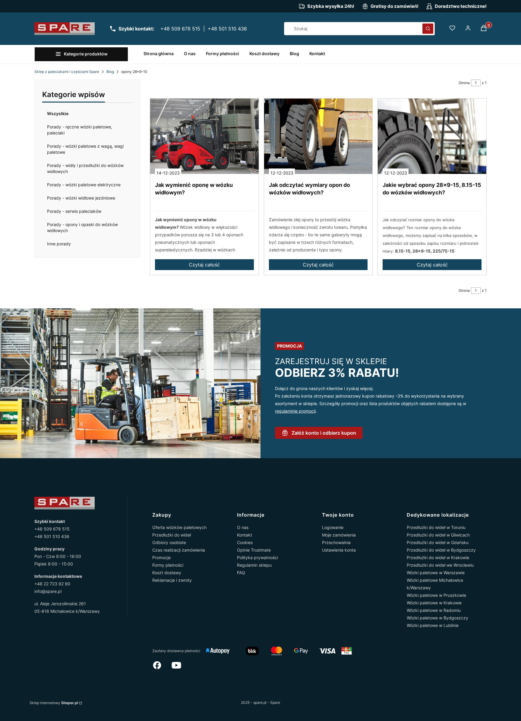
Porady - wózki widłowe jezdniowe (81, 197)
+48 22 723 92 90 (52, 583)
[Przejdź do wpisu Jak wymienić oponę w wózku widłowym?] (204, 136)
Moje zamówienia (339, 534)
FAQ (241, 572)
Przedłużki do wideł (171, 534)
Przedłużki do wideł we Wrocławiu (440, 565)
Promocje (161, 557)
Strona (464, 82)
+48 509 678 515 (180, 29)
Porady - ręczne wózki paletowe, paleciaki (79, 129)
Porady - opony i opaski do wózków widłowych (82, 227)
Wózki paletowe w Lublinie (433, 625)
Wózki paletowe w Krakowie (434, 602)
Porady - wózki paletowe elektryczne (84, 184)
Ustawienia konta (339, 550)
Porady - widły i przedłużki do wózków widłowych (85, 168)
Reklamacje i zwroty (172, 580)
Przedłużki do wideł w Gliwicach (438, 534)
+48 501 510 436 (227, 29)
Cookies (245, 542)
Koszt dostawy (166, 572)
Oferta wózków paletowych (179, 527)
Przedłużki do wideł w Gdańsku (438, 542)
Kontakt (244, 534)
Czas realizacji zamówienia (178, 550)
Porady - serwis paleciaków (74, 211)
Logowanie (332, 527)
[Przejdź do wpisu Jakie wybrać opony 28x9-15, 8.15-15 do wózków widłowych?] (432, 136)
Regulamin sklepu (254, 565)
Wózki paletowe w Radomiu (434, 610)
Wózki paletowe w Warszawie (436, 572)
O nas (242, 527)
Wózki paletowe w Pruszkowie (436, 595)
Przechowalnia (336, 542)
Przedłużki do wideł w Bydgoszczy (441, 550)
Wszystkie (57, 113)
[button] (427, 29)
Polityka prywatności (257, 557)
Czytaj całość (204, 265)
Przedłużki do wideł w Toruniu (436, 527)
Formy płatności (167, 565)
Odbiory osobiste (169, 542)
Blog (110, 71)
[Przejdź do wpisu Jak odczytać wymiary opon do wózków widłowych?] (318, 136)
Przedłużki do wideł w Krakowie (438, 557)
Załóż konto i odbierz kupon (324, 433)
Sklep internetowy (54, 703)
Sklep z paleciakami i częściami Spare (66, 71)
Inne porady (59, 243)
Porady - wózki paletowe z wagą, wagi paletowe (85, 149)
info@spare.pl (48, 591)
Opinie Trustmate (254, 550)
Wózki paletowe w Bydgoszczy (437, 617)
